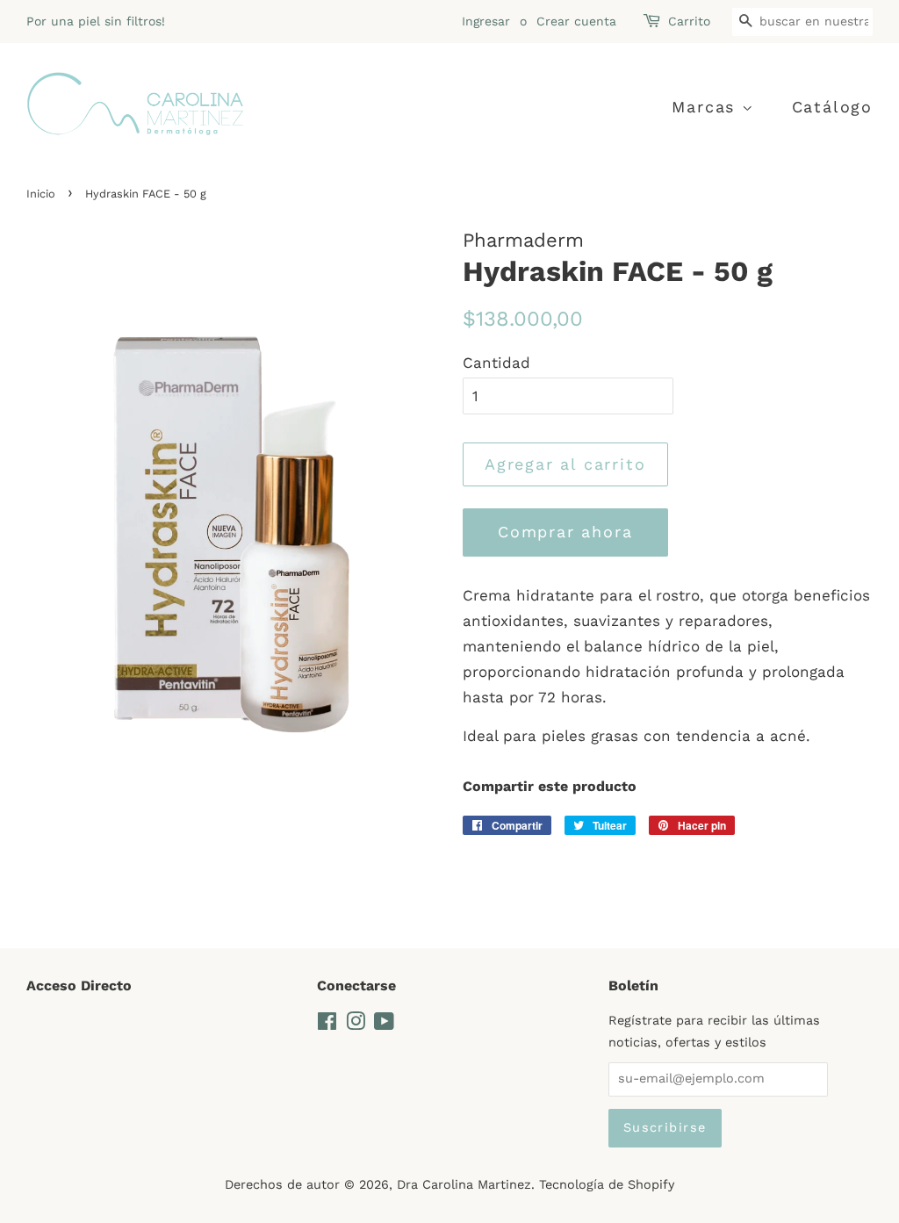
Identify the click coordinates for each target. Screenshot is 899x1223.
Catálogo (832, 106)
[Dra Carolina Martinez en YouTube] (384, 1025)
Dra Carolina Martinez (464, 1184)
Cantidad (496, 362)
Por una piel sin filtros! (95, 21)
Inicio (40, 193)
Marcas (707, 106)
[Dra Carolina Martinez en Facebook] (327, 1025)
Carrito (689, 21)
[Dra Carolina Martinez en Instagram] (355, 1025)
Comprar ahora (565, 531)
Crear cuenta (576, 21)
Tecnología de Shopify (606, 1184)
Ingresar (486, 21)
